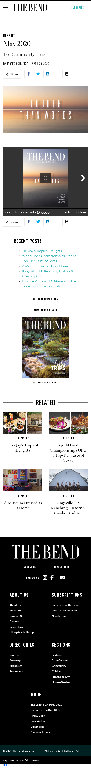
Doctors (14, 654)
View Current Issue (45, 310)
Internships (16, 627)
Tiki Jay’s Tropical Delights (42, 251)
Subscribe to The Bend (65, 605)
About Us (15, 605)
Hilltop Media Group (22, 632)
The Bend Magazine (23, 751)
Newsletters (61, 566)
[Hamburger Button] (5, 7)
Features (57, 654)
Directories (37, 726)
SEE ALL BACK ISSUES (45, 382)
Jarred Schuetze (17, 63)
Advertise (15, 610)
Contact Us (16, 616)
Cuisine (56, 671)
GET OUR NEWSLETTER (45, 299)
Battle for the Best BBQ (45, 710)
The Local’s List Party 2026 (46, 704)
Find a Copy (38, 715)
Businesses (16, 665)
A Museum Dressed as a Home (45, 266)
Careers (14, 621)
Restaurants (16, 671)
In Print (9, 35)
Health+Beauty (61, 676)
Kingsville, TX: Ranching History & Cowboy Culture (68, 508)
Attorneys (15, 660)
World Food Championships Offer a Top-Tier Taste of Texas (68, 453)
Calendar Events (40, 732)
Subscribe (77, 7)
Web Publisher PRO (69, 751)
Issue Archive (38, 721)
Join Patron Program (64, 610)
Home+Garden (61, 682)
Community (59, 665)
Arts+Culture (60, 660)
